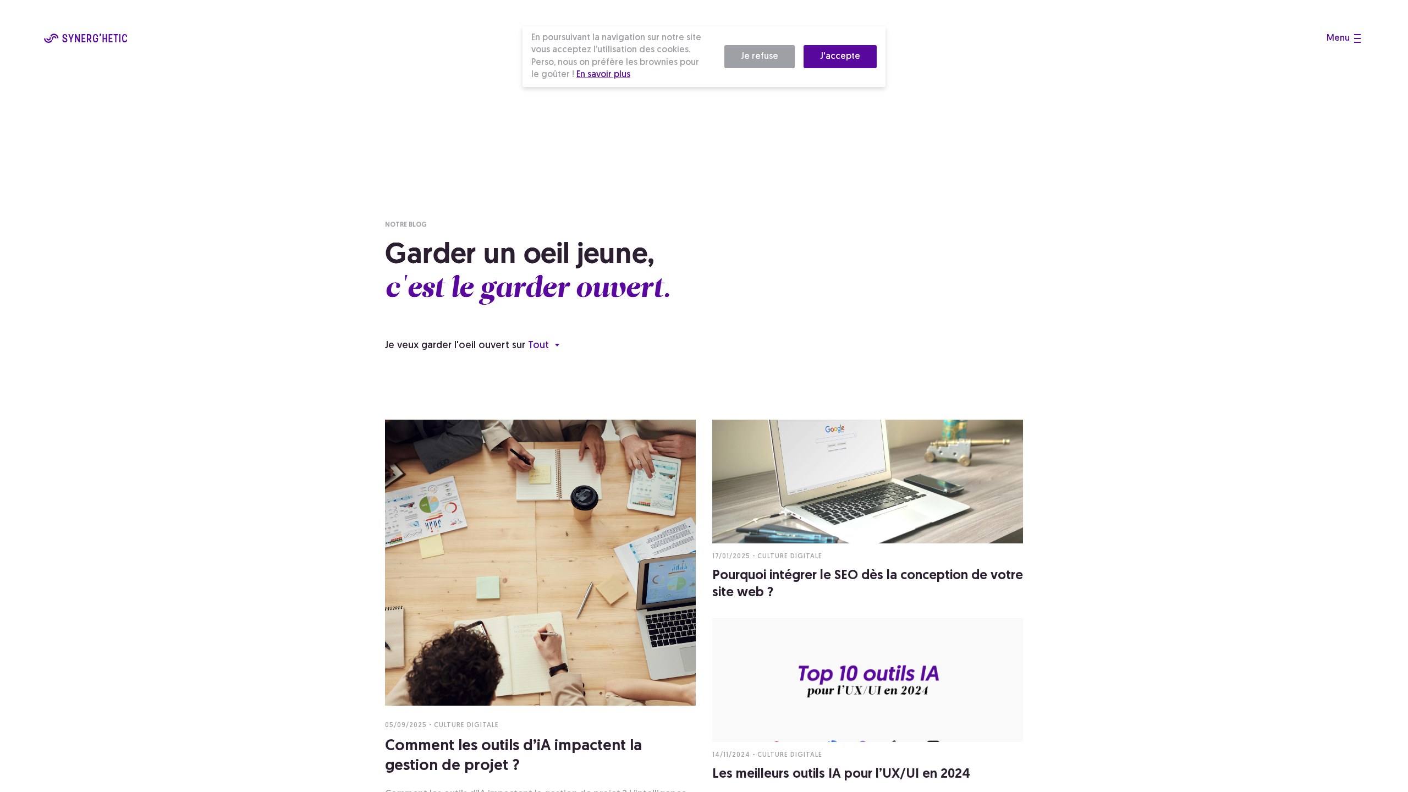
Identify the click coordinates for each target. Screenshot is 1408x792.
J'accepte (840, 56)
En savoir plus (603, 74)
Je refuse (759, 56)
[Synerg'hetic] (85, 40)
